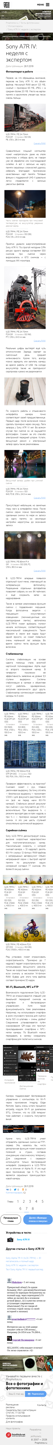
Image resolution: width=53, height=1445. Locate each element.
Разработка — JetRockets (35, 1433)
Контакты (41, 1405)
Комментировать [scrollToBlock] (14, 1192)
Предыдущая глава (11, 1219)
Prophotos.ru (41, 1442)
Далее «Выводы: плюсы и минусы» (38, 1219)
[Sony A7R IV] (10, 1239)
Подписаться (38, 1394)
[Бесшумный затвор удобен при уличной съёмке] (25, 463)
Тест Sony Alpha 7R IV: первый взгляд (24, 1269)
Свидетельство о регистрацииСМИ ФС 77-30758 (21, 1411)
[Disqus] (26, 1314)
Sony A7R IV (23, 1239)
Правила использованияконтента (18, 1417)
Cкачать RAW (40, 143)
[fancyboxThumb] (25, 391)
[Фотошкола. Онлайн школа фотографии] (16, 1434)
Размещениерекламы (12, 1406)
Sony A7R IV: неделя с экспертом (22, 1265)
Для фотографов (14, 1422)
